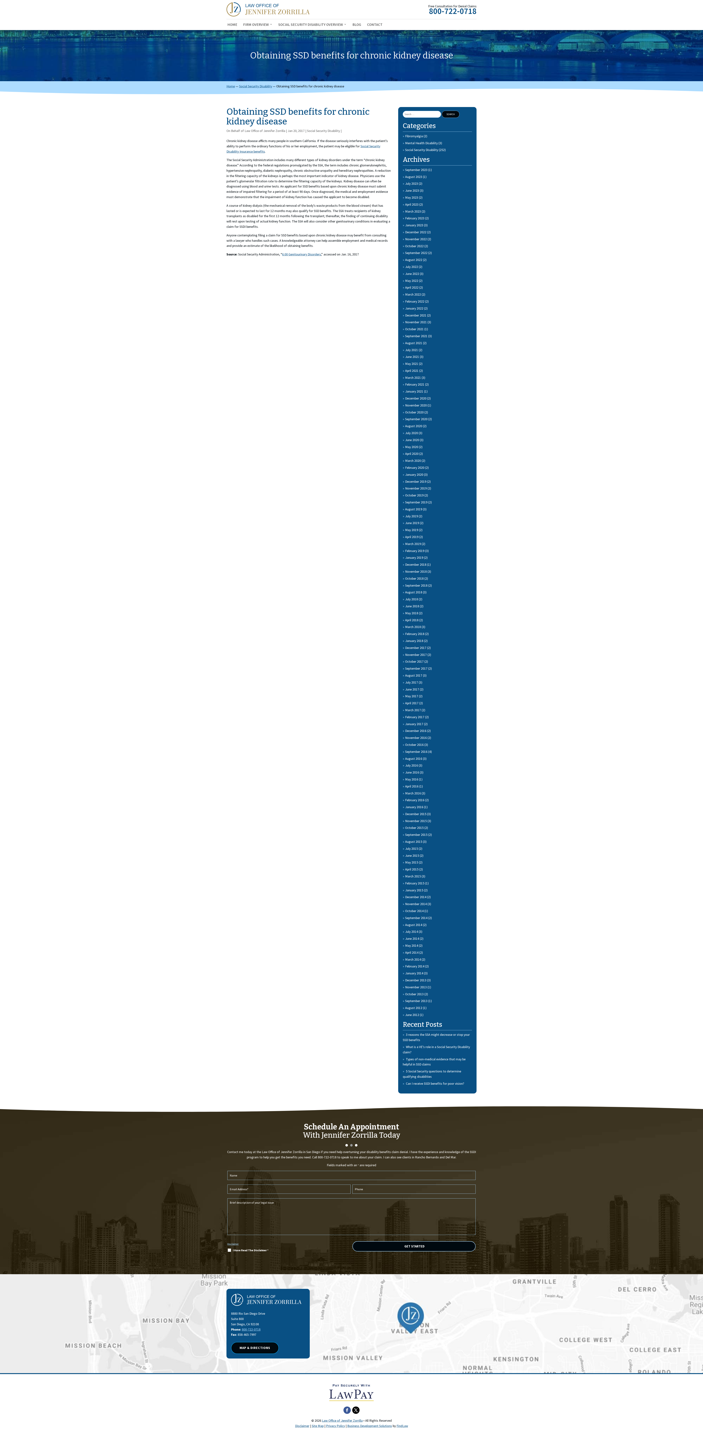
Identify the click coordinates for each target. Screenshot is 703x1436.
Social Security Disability (323, 131)
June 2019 (412, 523)
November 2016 (416, 738)
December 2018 (415, 564)
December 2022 (415, 232)
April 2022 (412, 287)
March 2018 (413, 627)
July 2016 (411, 765)
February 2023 (414, 218)
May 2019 (411, 530)
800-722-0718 (453, 11)
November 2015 (416, 821)
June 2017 (412, 689)
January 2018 (414, 641)
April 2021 (412, 371)
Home (232, 25)
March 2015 (413, 876)
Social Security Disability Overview (310, 25)
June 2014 (412, 938)
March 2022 (413, 294)
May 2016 (411, 779)
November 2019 (416, 488)
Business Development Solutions (369, 1426)
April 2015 (412, 869)
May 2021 (411, 364)
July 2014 (411, 931)
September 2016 (416, 752)
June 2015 (412, 855)
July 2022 (411, 267)
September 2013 (416, 1001)
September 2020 (416, 419)
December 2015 (415, 814)
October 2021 (414, 329)
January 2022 (414, 308)
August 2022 (413, 260)
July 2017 (411, 682)
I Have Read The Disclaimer (250, 1250)
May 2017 (411, 696)
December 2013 (415, 980)
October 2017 (414, 661)
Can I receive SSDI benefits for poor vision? (435, 1083)
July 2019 (411, 516)
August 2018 (413, 592)
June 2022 (412, 274)
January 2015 (414, 890)
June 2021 (412, 357)
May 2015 (411, 862)
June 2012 (412, 1015)
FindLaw (402, 1426)
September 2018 (416, 585)
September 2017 (416, 668)
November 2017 (416, 655)
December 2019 (415, 481)
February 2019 (414, 551)
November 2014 (416, 904)
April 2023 (412, 204)
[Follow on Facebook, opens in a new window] (347, 1410)
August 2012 (413, 1008)
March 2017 (413, 710)
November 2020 (416, 405)
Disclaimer (233, 1244)
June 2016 (412, 772)
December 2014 (415, 897)
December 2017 (415, 648)
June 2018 (412, 606)
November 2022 (416, 239)
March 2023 (413, 211)
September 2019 (416, 502)
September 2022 (416, 253)
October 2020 (414, 412)
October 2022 (414, 246)
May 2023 (411, 197)
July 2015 (411, 848)
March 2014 (413, 959)
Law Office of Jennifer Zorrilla (265, 131)
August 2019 (413, 509)
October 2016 (414, 745)
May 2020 (411, 447)
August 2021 (413, 343)
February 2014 (414, 966)
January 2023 (414, 225)
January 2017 (414, 724)
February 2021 (414, 384)
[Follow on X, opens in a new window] (356, 1410)
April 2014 (412, 952)
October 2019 (414, 495)
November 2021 (416, 322)
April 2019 (412, 537)
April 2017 (412, 703)
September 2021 (416, 336)
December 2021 (415, 315)
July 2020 (411, 433)
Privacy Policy (335, 1426)
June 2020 (412, 440)
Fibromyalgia (414, 136)
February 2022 (414, 301)
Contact (374, 25)
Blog (356, 25)
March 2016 (413, 793)
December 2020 (415, 398)
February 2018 (414, 634)
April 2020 (412, 454)
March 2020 (413, 461)
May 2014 (411, 945)
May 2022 (411, 281)
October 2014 (414, 911)
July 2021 (411, 350)
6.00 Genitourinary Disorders (301, 254)
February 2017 (414, 717)
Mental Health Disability (421, 143)
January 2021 (414, 391)
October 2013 (414, 994)
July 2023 (411, 183)
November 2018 (416, 571)
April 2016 (412, 786)
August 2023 (413, 177)
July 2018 (411, 599)
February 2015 (414, 883)
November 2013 (416, 987)
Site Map (318, 1426)
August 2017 (413, 675)
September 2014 (416, 918)
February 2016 (414, 800)
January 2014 (414, 973)
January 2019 (414, 557)
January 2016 (414, 807)
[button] (699, 1409)
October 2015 (414, 828)
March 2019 (413, 544)
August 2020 (413, 426)
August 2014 (413, 925)
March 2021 (413, 377)
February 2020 (414, 467)
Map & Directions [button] (255, 1348)
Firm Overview (256, 25)
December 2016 (415, 731)
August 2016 (413, 758)
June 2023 (412, 190)
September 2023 (416, 170)
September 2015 (416, 835)
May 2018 (411, 613)
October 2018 (414, 578)
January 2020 (414, 474)
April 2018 (412, 620)
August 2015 (413, 841)
